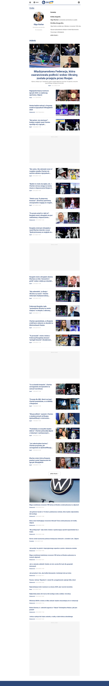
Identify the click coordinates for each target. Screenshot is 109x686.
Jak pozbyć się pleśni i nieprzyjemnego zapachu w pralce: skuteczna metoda (53, 548)
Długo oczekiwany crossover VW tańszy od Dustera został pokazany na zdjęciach (54, 505)
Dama (30, 97)
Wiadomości (32, 112)
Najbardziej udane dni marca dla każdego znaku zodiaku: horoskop (50, 594)
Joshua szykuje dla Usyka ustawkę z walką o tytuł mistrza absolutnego (51, 616)
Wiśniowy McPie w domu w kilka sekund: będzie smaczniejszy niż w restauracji (53, 600)
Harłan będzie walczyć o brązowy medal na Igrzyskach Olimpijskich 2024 (41, 108)
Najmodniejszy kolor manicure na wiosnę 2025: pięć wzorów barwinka (51, 587)
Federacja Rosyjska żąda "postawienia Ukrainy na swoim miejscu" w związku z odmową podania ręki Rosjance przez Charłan (40, 310)
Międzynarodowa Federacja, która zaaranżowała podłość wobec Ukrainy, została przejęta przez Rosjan (54, 75)
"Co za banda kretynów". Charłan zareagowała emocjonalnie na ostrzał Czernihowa (40, 387)
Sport (49, 85)
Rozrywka (31, 541)
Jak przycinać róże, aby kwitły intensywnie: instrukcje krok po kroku (50, 573)
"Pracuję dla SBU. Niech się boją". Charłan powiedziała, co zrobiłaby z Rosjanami (40, 401)
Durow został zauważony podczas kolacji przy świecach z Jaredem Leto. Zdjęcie (54, 538)
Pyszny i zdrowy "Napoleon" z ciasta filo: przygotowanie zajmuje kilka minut (52, 580)
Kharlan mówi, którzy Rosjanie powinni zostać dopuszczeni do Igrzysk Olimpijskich (40, 460)
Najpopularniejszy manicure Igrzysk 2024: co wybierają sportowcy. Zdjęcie (39, 93)
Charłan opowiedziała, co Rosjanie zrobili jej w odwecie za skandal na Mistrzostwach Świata (41, 323)
